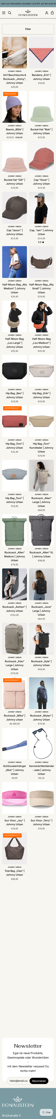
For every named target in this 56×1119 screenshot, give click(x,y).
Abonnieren (39, 1080)
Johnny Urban (14, 71)
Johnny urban (14, 712)
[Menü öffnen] (3, 12)
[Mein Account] (45, 12)
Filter (28, 29)
